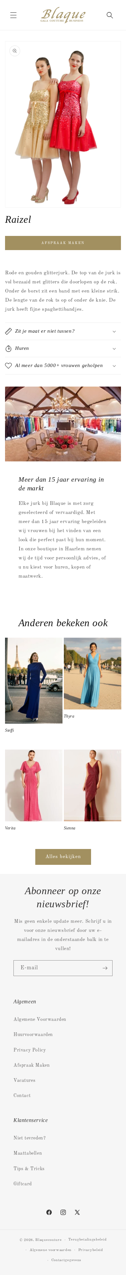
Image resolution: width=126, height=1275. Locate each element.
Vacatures (24, 1080)
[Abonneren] (104, 968)
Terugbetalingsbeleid (87, 1240)
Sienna (70, 828)
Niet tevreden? (29, 1138)
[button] (13, 15)
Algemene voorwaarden (51, 1250)
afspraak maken (63, 243)
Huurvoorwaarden (33, 1034)
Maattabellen (27, 1153)
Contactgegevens (66, 1260)
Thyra (69, 716)
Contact (22, 1095)
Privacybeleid (90, 1250)
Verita (10, 828)
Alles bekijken (63, 856)
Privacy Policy (29, 1050)
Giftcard (22, 1184)
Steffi (9, 730)
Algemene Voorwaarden (40, 1019)
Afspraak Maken (31, 1065)
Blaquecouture (48, 1240)
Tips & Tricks (29, 1168)
